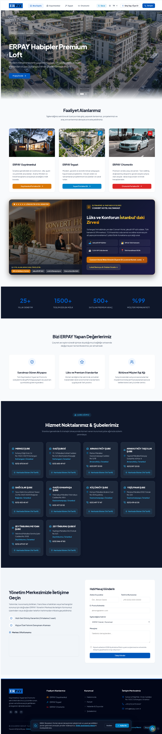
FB (16, 712)
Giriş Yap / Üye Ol (131, 6)
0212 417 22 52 (58, 505)
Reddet (109, 726)
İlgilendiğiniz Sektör (98, 617)
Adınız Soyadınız (96, 595)
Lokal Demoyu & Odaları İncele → (103, 267)
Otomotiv (85, 6)
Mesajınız (93, 628)
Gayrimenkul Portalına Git (30, 186)
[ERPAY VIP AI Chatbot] (152, 728)
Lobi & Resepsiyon (54, 271)
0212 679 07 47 (21, 544)
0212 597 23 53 (96, 466)
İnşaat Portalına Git (80, 186)
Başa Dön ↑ (149, 727)
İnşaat (70, 6)
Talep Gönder (120, 655)
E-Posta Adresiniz (97, 605)
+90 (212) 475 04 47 (133, 704)
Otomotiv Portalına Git (130, 186)
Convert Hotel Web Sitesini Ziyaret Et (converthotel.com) (115, 260)
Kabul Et (123, 726)
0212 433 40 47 (21, 502)
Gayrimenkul (54, 6)
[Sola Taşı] (158, 728)
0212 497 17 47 (96, 502)
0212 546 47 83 (58, 541)
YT (21, 712)
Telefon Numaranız (129, 595)
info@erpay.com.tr (133, 709)
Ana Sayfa (37, 6)
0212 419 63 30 (133, 502)
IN (11, 712)
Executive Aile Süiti (71, 271)
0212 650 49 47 (58, 463)
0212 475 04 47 (21, 463)
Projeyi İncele (18, 76)
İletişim (150, 6)
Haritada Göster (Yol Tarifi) (27, 472)
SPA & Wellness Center (21, 271)
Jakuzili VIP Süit (38, 271)
